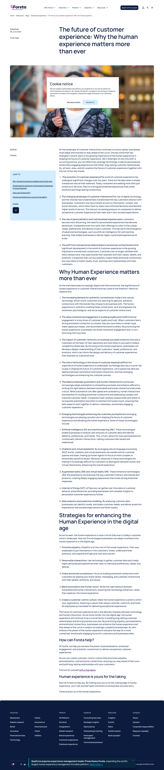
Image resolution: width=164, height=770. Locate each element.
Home (12, 16)
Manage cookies (73, 102)
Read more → (96, 764)
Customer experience (38, 16)
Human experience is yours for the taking (30, 197)
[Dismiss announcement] (133, 760)
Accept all (90, 102)
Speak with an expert (129, 8)
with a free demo (87, 670)
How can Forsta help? (22, 192)
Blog (27, 16)
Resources (20, 16)
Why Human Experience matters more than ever (32, 181)
